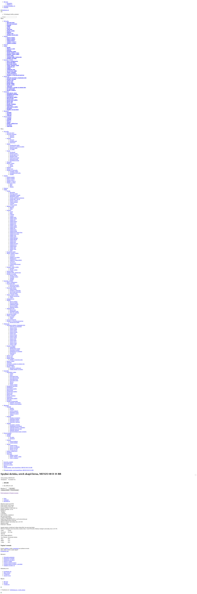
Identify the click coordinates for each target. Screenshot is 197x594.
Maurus (12, 382)
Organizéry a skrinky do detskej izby (16, 87)
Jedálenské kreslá (14, 304)
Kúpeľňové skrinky (14, 419)
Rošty (11, 209)
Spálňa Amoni (13, 218)
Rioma (11, 383)
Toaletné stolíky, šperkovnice (14, 57)
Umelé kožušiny (14, 442)
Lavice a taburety (14, 411)
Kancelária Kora (14, 379)
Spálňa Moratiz (13, 239)
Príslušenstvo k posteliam (16, 351)
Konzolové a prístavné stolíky (17, 146)
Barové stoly (13, 310)
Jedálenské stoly (11, 69)
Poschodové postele (14, 350)
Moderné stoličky (14, 307)
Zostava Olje (13, 339)
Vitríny (11, 297)
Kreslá (8, 28)
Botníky (12, 408)
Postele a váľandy (11, 79)
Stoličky (9, 68)
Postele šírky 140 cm (15, 199)
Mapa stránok (7, 573)
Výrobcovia (6, 574)
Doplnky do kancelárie (13, 109)
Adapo (11, 373)
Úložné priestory (14, 202)
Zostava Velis (13, 344)
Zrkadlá (9, 119)
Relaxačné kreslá (14, 159)
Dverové (12, 139)
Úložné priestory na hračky (16, 369)
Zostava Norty (13, 337)
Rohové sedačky (11, 39)
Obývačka (6, 21)
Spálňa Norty (13, 240)
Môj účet (6, 581)
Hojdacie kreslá (13, 153)
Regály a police (11, 30)
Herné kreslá (10, 98)
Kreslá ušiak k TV (14, 155)
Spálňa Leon (13, 235)
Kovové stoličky (14, 305)
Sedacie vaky (10, 33)
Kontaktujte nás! (5, 551)
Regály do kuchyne (14, 296)
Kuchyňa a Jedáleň (8, 59)
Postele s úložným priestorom (17, 198)
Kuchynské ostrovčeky (15, 292)
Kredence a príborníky (15, 290)
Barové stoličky (13, 301)
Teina (11, 250)
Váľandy (12, 203)
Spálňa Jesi (12, 228)
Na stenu (12, 437)
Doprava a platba (8, 561)
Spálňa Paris (13, 242)
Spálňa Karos (13, 229)
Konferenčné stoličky (12, 100)
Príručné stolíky (13, 148)
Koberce (9, 120)
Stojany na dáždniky (15, 447)
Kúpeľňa (9, 113)
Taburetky (9, 29)
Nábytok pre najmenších (16, 326)
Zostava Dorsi (13, 330)
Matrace (12, 207)
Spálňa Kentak (13, 231)
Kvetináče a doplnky (15, 424)
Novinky (6, 583)
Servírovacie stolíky (12, 71)
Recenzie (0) (7, 501)
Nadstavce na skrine (15, 257)
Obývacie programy (12, 24)
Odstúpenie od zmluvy (9, 560)
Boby (11, 184)
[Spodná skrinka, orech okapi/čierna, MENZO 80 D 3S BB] (18, 470)
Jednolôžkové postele (15, 195)
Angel (11, 211)
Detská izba (6, 76)
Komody (9, 25)
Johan (11, 375)
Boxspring (12, 192)
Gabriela (12, 214)
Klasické (12, 135)
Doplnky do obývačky (12, 35)
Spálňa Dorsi (13, 222)
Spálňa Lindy (13, 236)
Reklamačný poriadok (9, 558)
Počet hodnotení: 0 (5, 493)
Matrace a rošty (11, 48)
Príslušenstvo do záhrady (16, 426)
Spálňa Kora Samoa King (16, 232)
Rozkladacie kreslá (14, 160)
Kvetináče (9, 125)
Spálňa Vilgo (13, 249)
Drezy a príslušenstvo (12, 61)
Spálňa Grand (13, 225)
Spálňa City (13, 220)
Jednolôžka (12, 347)
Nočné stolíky (10, 55)
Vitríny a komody (11, 72)
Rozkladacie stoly (14, 311)
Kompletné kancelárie (12, 94)
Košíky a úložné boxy (12, 123)
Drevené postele (14, 193)
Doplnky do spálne (12, 58)
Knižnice (9, 32)
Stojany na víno (13, 449)
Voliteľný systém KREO (16, 260)
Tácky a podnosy (14, 458)
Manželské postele (14, 196)
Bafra (11, 213)
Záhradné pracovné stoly (16, 429)
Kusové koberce (14, 441)
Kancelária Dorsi (14, 376)
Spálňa (5, 46)
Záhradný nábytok (14, 430)
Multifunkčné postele (15, 348)
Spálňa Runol (13, 246)
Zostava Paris (13, 340)
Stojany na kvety (14, 448)
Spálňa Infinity (13, 227)
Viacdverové (13, 263)
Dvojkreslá (12, 152)
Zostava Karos (13, 335)
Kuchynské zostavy (14, 286)
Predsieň (9, 112)
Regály (11, 166)
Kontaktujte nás (7, 571)
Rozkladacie (13, 352)
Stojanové (12, 438)
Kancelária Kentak (14, 377)
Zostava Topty (13, 343)
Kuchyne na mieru (14, 285)
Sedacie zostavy (11, 40)
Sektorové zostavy (14, 413)
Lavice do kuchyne (12, 73)
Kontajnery (10, 105)
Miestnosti (6, 111)
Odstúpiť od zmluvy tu (9, 565)
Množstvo (3, 488)
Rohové (12, 265)
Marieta (12, 186)
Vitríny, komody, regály (13, 65)
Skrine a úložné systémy (13, 53)
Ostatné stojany (13, 445)
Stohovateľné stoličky (12, 107)
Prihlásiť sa (9, 4)
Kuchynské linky (11, 62)
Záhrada (9, 115)
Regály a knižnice (11, 104)
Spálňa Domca (13, 221)
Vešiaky (12, 415)
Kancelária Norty (14, 380)
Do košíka (12, 488)
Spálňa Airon (13, 217)
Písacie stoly (10, 82)
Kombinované (13, 141)
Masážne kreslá (13, 156)
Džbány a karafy (14, 455)
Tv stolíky (12, 149)
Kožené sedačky (11, 37)
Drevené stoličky (14, 303)
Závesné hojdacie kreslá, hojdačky (18, 431)
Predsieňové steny (14, 412)
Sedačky (6, 36)
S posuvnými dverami (15, 264)
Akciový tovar (7, 575)
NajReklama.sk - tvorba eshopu (17, 590)
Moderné (12, 137)
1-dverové (12, 254)
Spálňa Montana (14, 238)
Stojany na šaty (13, 275)
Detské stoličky (11, 83)
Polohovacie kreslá (14, 157)
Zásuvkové (12, 142)
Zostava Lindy (13, 336)
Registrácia (9, 3)
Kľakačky (9, 108)
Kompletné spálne (11, 51)
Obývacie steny (11, 22)
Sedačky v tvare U (11, 42)
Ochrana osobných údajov (10, 562)
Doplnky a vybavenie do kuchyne (15, 75)
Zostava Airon (13, 328)
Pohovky (6, 44)
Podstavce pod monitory (16, 404)
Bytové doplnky (8, 116)
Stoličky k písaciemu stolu (16, 359)
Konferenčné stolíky (15, 145)
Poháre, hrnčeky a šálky (15, 456)
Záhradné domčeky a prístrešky (17, 427)
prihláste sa (7, 548)
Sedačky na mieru (11, 43)
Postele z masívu (14, 200)
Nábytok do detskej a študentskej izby (17, 77)
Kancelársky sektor (12, 93)
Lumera (12, 216)
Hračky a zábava (11, 90)
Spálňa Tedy (13, 247)
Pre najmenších (11, 89)
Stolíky (8, 26)
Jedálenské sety (11, 66)
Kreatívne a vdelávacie (15, 368)
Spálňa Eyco (13, 224)
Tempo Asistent (13, 384)
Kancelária (6, 91)
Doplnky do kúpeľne (15, 418)
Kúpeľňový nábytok (15, 422)
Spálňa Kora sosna (14, 234)
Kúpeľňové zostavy (14, 420)
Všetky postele (13, 204)
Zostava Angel (13, 329)
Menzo (5, 466)
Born (11, 185)
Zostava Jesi (13, 333)
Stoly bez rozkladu (14, 312)
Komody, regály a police (13, 54)
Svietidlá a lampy (14, 171)
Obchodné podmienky (9, 557)
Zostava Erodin (13, 332)
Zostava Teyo (13, 341)
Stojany (9, 122)
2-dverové (12, 256)
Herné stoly (10, 102)
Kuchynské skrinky (12, 64)
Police (11, 164)
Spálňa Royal (13, 245)
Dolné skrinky (13, 289)
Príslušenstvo (10, 95)
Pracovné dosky (14, 293)
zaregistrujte (16, 548)
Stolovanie (9, 126)
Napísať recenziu (14, 493)
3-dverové (12, 261)
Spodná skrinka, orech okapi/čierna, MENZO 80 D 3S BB (18, 467)
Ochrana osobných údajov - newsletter (13, 564)
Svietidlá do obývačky (15, 173)
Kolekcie (9, 50)
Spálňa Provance (14, 243)
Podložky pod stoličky (15, 402)
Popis (5, 498)
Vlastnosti (6, 500)
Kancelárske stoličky (12, 97)
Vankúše (9, 118)
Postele (8, 47)
